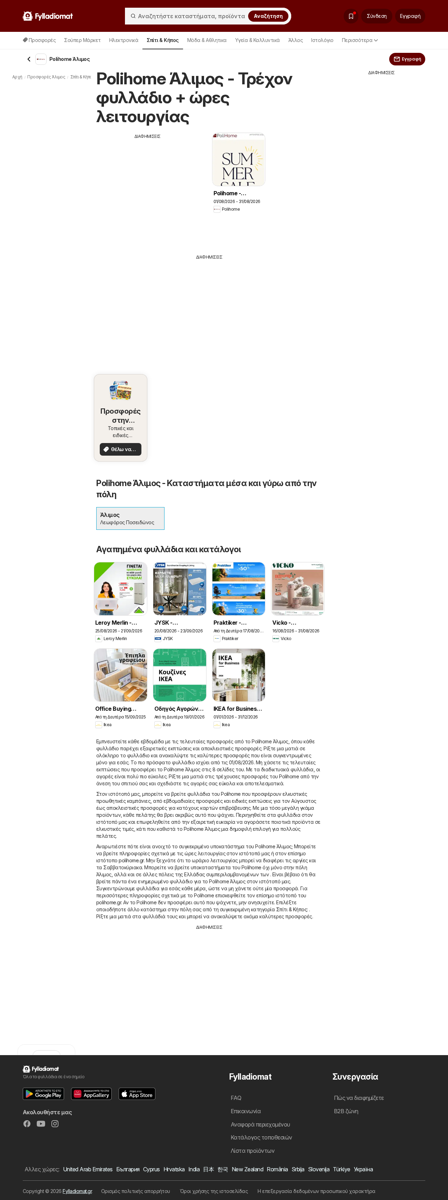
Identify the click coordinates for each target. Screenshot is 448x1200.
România (277, 1169)
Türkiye (341, 1169)
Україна (363, 1169)
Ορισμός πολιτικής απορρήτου (135, 1191)
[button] (43, 1094)
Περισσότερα (357, 40)
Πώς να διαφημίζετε (359, 1097)
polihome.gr (131, 860)
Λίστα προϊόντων (252, 1150)
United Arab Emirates (88, 1169)
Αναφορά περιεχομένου (260, 1124)
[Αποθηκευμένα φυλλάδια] (351, 16)
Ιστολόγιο (322, 40)
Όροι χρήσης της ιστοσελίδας (214, 1191)
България (128, 1169)
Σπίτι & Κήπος (291, 909)
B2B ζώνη (346, 1111)
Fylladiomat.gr (77, 1191)
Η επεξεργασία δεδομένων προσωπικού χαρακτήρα (317, 1191)
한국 (222, 1169)
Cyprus (151, 1169)
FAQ (236, 1097)
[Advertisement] (147, 189)
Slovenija (318, 1169)
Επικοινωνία (246, 1111)
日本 (208, 1169)
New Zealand (247, 1169)
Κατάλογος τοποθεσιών (261, 1137)
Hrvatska (174, 1169)
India (194, 1169)
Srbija (298, 1169)
